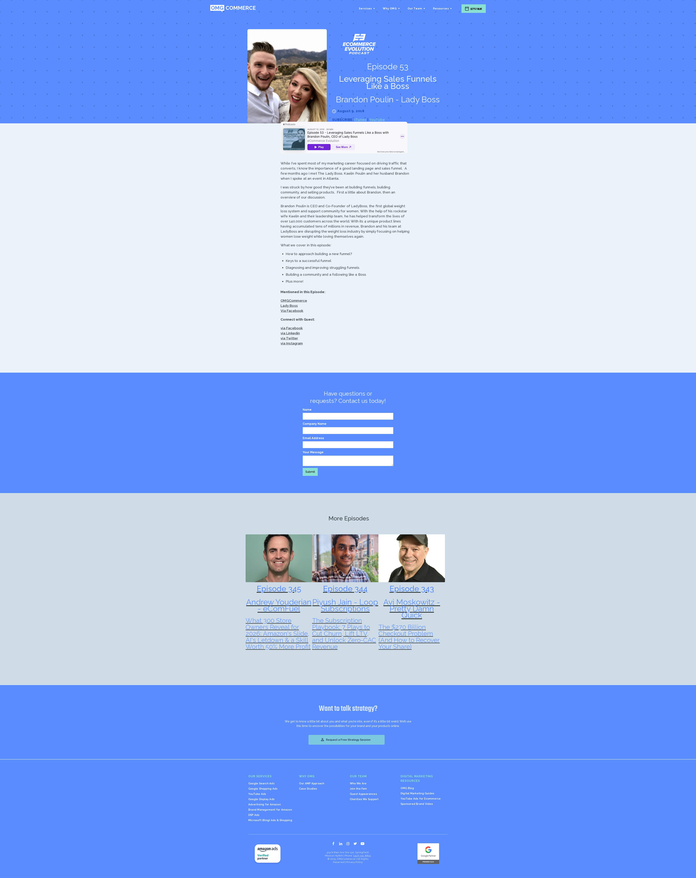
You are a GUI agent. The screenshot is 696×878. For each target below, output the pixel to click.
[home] (233, 8)
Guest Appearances (363, 793)
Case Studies (308, 788)
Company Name (314, 424)
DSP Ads (254, 814)
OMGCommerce (294, 301)
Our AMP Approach (311, 783)
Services (365, 8)
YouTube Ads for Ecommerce (421, 798)
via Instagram (292, 343)
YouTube (377, 120)
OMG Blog (407, 788)
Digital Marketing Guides (417, 793)
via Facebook (292, 328)
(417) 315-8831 (362, 855)
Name (307, 409)
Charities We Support (364, 799)
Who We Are (358, 783)
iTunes (360, 120)
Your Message (313, 452)
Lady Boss (289, 306)
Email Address (313, 438)
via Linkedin (290, 333)
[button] (367, 8)
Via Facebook (292, 311)
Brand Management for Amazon (270, 809)
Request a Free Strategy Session (345, 739)
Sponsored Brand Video (417, 803)
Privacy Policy (354, 862)
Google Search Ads (261, 783)
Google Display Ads (261, 799)
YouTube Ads (257, 793)
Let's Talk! (476, 8)
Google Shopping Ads (262, 788)
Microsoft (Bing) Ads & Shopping (270, 820)
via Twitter (289, 338)
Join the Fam (358, 788)
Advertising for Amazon (264, 804)
